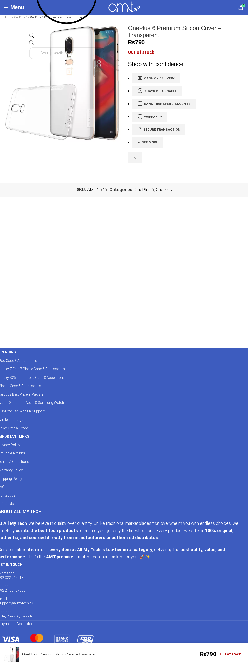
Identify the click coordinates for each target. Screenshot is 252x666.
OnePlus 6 (20, 17)
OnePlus (164, 189)
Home (7, 17)
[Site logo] (124, 7)
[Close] (135, 157)
